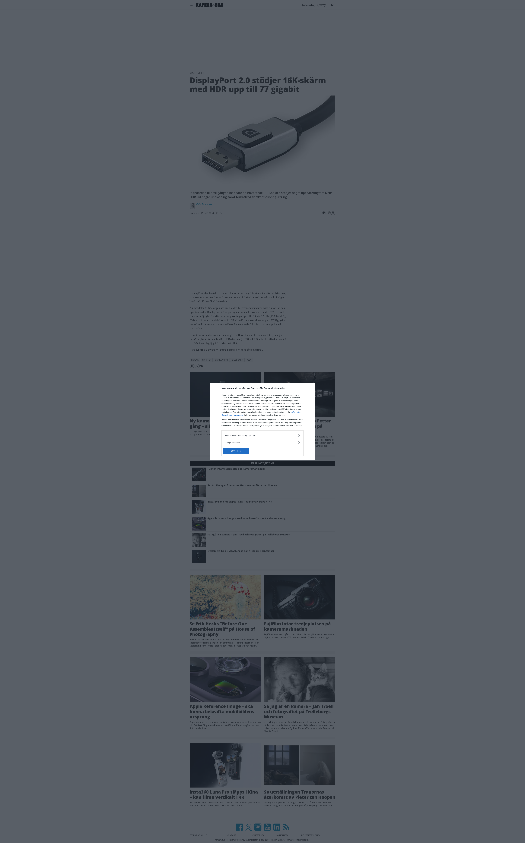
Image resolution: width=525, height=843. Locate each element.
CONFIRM (236, 451)
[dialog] (262, 421)
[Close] (309, 388)
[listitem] (262, 435)
